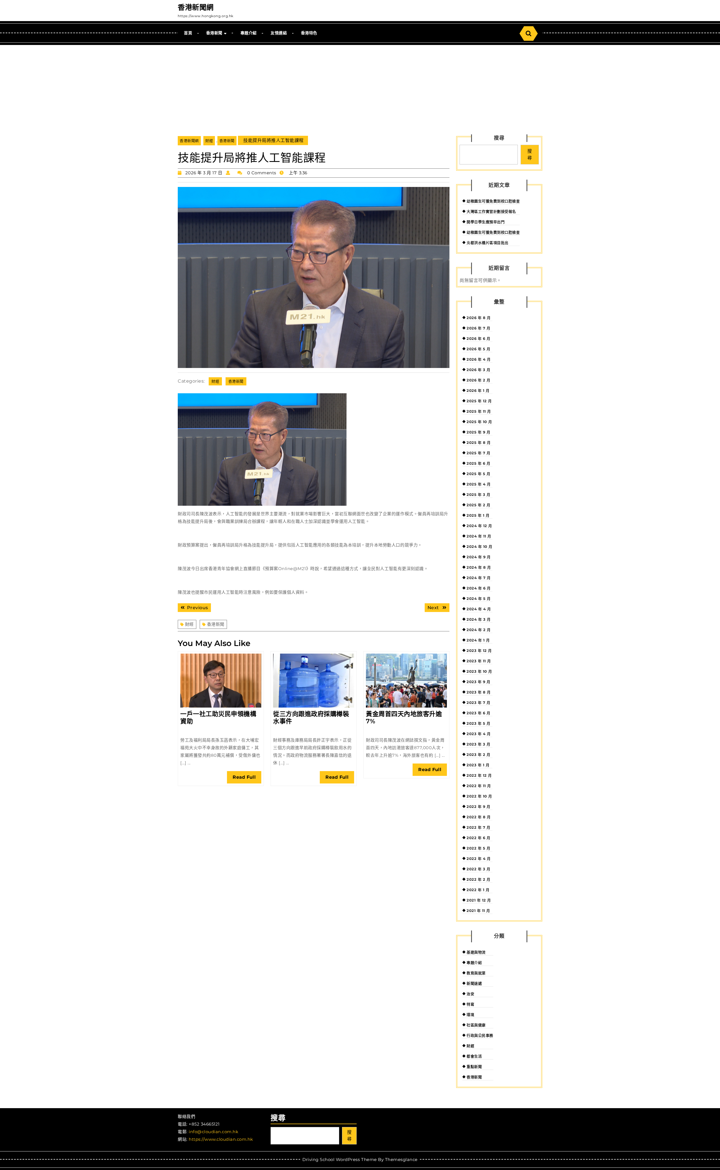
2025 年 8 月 (478, 442)
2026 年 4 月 (478, 359)
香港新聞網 (196, 7)
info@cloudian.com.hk (213, 1131)
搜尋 (499, 138)
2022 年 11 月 (479, 785)
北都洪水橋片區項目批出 (487, 242)
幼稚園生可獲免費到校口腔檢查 (493, 201)
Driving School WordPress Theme (339, 1159)
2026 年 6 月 (478, 338)
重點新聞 (474, 1066)
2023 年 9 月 (478, 681)
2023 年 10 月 (479, 671)
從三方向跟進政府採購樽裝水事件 (311, 717)
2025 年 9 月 (478, 432)
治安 (470, 993)
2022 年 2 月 (478, 879)
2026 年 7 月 (478, 328)
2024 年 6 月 (478, 588)
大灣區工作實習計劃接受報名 (491, 211)
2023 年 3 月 (478, 744)
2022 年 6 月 (478, 837)
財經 (209, 140)
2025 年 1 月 (478, 515)
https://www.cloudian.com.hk (221, 1139)
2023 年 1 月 (478, 765)
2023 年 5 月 (478, 723)
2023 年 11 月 (479, 661)
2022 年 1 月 (478, 889)
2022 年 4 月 (478, 858)
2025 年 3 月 (478, 494)
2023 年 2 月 (478, 754)
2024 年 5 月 (478, 598)
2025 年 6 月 (478, 463)
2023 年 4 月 (478, 733)
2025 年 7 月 (478, 453)
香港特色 (309, 32)
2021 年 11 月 (478, 910)
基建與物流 (476, 952)
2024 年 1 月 (478, 640)
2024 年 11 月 (479, 536)
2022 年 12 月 (479, 775)
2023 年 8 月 (478, 692)
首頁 (188, 32)
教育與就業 (476, 973)
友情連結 (279, 32)
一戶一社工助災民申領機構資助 (218, 717)
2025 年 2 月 (478, 505)
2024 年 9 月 (478, 557)
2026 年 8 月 (478, 317)
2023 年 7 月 (478, 702)
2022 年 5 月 (478, 848)
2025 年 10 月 (479, 421)
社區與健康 (476, 1025)
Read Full (247, 778)
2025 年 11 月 (479, 411)
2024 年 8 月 (479, 567)
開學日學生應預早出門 (486, 222)
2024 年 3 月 (478, 619)
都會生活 (474, 1056)
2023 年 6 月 (478, 713)
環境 (470, 1014)
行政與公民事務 (480, 1035)
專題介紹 (248, 32)
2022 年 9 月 (478, 806)
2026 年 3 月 (478, 369)
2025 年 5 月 (478, 473)
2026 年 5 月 (478, 349)
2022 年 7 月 (478, 827)
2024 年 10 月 (479, 546)
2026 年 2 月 (478, 380)
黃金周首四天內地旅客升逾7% (404, 717)
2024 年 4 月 (479, 609)
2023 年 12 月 (479, 650)
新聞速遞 (474, 983)
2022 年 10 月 (479, 796)
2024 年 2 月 (478, 629)
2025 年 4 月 (478, 484)
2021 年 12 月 (479, 900)
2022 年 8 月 (478, 817)
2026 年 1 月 (478, 390)
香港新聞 (214, 32)
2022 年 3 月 (478, 869)
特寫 (470, 1004)
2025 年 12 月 (479, 401)
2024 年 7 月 (478, 577)
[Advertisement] (360, 87)
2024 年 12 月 (479, 525)
